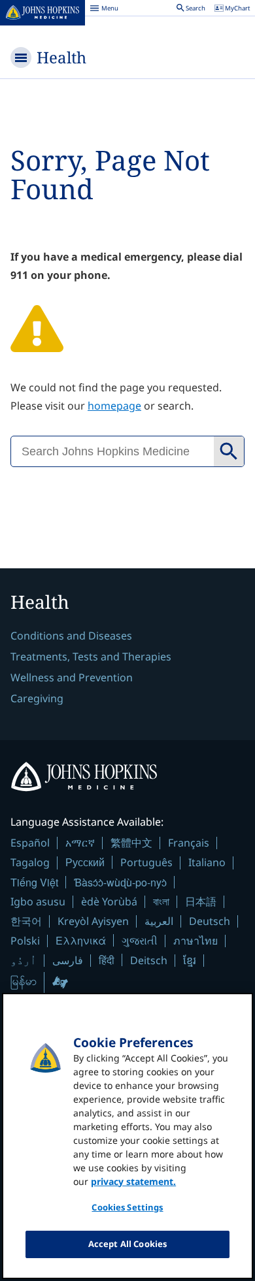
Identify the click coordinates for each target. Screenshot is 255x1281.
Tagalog (30, 862)
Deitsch (148, 960)
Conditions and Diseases (71, 635)
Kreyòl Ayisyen (93, 921)
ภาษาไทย (195, 940)
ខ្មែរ (189, 960)
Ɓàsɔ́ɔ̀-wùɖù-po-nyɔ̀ (120, 882)
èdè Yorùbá (109, 901)
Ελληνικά (81, 940)
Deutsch (209, 921)
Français (188, 842)
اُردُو (23, 960)
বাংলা (161, 901)
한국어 (26, 921)
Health (61, 57)
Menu (104, 10)
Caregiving (36, 698)
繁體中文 (131, 842)
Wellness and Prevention (71, 677)
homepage (114, 405)
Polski (25, 940)
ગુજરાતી (140, 940)
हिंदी (106, 959)
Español (30, 842)
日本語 (200, 901)
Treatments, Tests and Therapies (90, 656)
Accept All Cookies (127, 1244)
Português (146, 862)
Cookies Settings (127, 1207)
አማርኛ (80, 842)
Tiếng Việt (34, 882)
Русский (85, 861)
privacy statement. (133, 1181)
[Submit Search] (229, 451)
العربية (158, 921)
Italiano (207, 862)
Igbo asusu (37, 901)
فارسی (67, 960)
